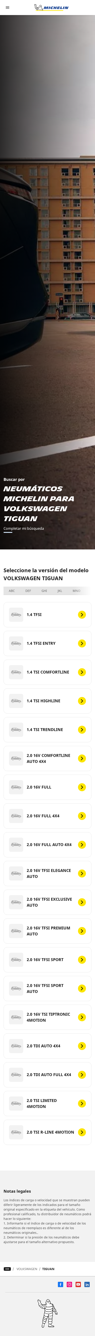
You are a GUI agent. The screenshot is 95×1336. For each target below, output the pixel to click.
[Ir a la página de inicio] (51, 8)
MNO (76, 591)
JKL (60, 591)
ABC (12, 591)
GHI (44, 591)
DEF (28, 591)
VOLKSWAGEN (27, 1269)
